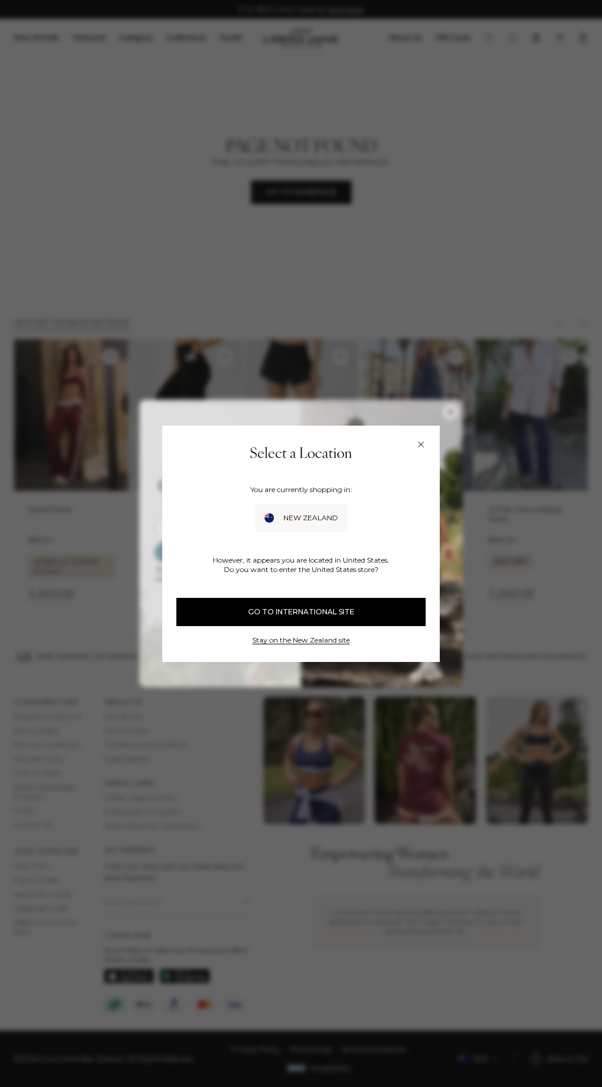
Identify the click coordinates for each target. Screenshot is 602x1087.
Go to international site (301, 611)
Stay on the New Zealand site (301, 640)
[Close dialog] (421, 444)
